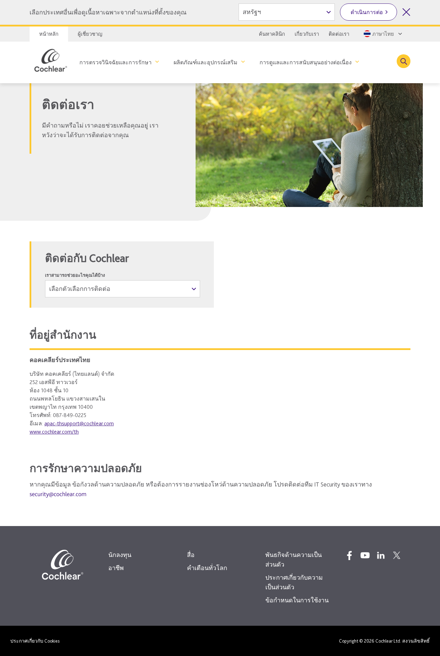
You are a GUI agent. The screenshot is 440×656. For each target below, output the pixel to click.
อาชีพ (116, 567)
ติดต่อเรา (339, 34)
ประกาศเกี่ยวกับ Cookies (34, 641)
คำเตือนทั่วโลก (207, 567)
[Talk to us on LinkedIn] (381, 555)
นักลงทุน (119, 554)
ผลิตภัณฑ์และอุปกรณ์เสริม (206, 62)
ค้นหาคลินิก (272, 34)
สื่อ (191, 554)
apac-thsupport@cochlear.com (79, 423)
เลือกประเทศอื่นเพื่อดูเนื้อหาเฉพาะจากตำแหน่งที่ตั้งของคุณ (108, 12)
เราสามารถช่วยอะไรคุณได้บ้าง (75, 275)
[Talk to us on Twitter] (397, 555)
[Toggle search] (403, 61)
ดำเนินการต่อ (367, 12)
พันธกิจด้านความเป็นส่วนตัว (293, 559)
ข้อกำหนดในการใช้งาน (297, 600)
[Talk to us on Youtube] (365, 555)
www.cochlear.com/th (54, 431)
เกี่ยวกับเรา (307, 34)
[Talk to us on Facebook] (349, 555)
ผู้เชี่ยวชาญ (90, 34)
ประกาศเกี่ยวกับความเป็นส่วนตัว (294, 582)
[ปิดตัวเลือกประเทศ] (406, 12)
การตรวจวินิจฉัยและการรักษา (115, 62)
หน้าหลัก (48, 34)
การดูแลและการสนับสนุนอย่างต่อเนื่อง (306, 62)
